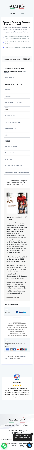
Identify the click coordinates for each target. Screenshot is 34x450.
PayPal (7, 312)
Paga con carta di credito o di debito (15, 345)
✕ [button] (31, 434)
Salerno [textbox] (7, 141)
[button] (4, 446)
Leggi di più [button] (17, 397)
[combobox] (17, 141)
